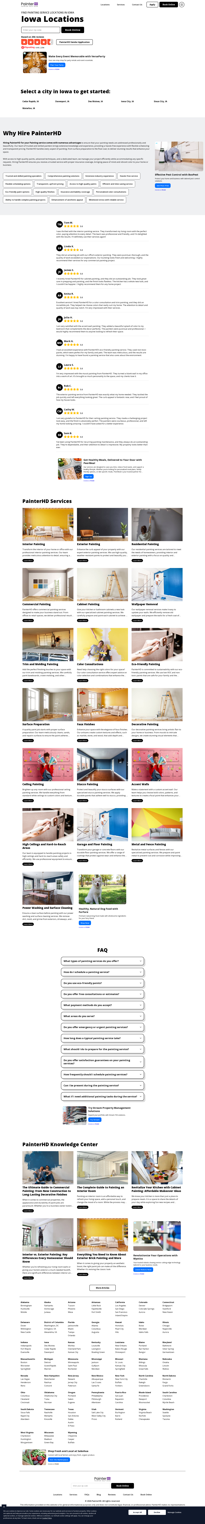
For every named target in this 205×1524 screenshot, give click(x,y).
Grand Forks (168, 1386)
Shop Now (85, 923)
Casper (71, 1439)
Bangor (142, 1352)
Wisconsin (49, 1432)
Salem (70, 1399)
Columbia (167, 1399)
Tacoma (166, 1419)
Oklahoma (49, 1392)
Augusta (95, 1332)
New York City (121, 1379)
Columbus (96, 1329)
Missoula (143, 1365)
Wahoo (166, 1369)
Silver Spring (168, 1349)
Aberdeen (25, 1419)
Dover (23, 1325)
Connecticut (168, 1302)
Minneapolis (73, 1362)
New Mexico (97, 1376)
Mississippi (97, 1359)
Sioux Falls (25, 1412)
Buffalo (118, 1382)
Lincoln (166, 1365)
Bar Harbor (144, 1349)
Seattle (166, 1412)
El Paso (71, 1426)
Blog (99, 1494)
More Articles (102, 1288)
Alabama (25, 1302)
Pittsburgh (96, 1399)
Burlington (120, 1412)
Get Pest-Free (163, 185)
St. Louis (119, 1362)
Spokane (166, 1416)
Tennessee (49, 1409)
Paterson (72, 1386)
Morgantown (26, 1442)
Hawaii (118, 1322)
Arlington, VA (50, 1329)
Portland (143, 1345)
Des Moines (49, 1345)
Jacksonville (73, 1325)
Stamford (167, 1309)
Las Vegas (25, 1379)
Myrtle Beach (168, 1402)
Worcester (25, 1365)
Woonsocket (144, 1402)
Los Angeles (120, 1305)
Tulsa (46, 1399)
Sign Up (88, 476)
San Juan (119, 1396)
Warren (47, 1369)
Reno (23, 1386)
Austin (71, 1422)
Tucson (71, 1305)
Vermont (119, 1409)
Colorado (143, 1302)
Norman (48, 1402)
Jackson (95, 1362)
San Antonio (73, 1416)
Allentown (96, 1402)
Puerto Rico (120, 1392)
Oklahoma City (50, 1396)
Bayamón (119, 1399)
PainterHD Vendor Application (74, 42)
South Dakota (27, 1409)
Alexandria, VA (50, 1332)
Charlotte (143, 1379)
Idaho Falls (143, 1332)
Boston (24, 1362)
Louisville (96, 1345)
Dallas (70, 1419)
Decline (157, 1512)
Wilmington (26, 1329)
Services (121, 4)
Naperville (167, 1329)
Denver (142, 1305)
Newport (143, 1399)
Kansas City (73, 1352)
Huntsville (25, 1309)
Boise (141, 1325)
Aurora (142, 1312)
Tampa (71, 1332)
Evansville (25, 1352)
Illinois (166, 1322)
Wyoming (72, 1432)
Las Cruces (96, 1382)
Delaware (25, 1322)
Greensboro (144, 1386)
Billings (142, 1362)
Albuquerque (97, 1379)
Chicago (166, 1325)
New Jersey (73, 1376)
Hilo (117, 1332)
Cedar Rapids (50, 1349)
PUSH (201, 1522)
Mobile (24, 1312)
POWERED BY (54, 69)
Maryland (167, 1342)
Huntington (26, 1439)
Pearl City (119, 1329)
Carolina (119, 1402)
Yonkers (119, 1386)
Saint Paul (72, 1365)
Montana (143, 1359)
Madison (48, 1439)
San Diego (119, 1309)
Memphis (48, 1416)
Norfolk (142, 1416)
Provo (94, 1419)
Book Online (169, 4)
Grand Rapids (50, 1365)
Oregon (71, 1392)
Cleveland (25, 1399)
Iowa (46, 1342)
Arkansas (96, 1302)
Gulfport (95, 1365)
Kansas (71, 1342)
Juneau (47, 1312)
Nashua (47, 1382)
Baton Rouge (121, 1349)
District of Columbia (54, 1322)
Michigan (48, 1359)
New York (119, 1376)
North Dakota (169, 1376)
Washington (168, 1409)
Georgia (95, 1322)
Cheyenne (72, 1436)
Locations (105, 4)
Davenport (49, 1352)
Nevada (24, 1376)
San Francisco (121, 1312)
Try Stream (95, 1119)
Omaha (166, 1362)
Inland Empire (121, 1315)
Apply (152, 4)
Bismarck (167, 1379)
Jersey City (72, 1382)
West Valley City (99, 1416)
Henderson (26, 1382)
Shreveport (120, 1352)
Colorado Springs (146, 1309)
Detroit (47, 1362)
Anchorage (49, 1309)
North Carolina (146, 1376)
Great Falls (143, 1369)
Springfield (25, 1369)
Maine (142, 1342)
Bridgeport (167, 1305)
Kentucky (96, 1342)
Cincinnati (25, 1402)
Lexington (96, 1349)
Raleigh (142, 1382)
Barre (117, 1416)
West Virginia (27, 1432)
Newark (71, 1379)
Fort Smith (96, 1312)
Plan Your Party (57, 65)
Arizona (71, 1302)
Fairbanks (48, 1305)
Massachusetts (28, 1359)
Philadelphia (97, 1396)
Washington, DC (51, 1325)
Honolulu (119, 1325)
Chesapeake (144, 1419)
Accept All (137, 1512)
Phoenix (71, 1309)
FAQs (87, 1494)
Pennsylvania (98, 1392)
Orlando (71, 1335)
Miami (70, 1329)
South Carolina (170, 1392)
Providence (144, 1396)
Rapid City (25, 1416)
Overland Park (74, 1349)
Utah (94, 1409)
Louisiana (119, 1342)
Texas (71, 1409)
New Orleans (121, 1345)
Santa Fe (95, 1386)
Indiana (24, 1342)
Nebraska (167, 1359)
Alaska (47, 1302)
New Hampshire (52, 1376)
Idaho (141, 1322)
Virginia (142, 1409)
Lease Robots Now (143, 1269)
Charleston (167, 1396)
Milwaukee (49, 1436)
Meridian (143, 1329)
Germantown (168, 1352)
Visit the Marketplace (59, 1459)
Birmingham (26, 1305)
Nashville (48, 1412)
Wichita (71, 1345)
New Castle (26, 1332)
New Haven (168, 1312)
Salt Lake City (97, 1412)
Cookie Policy (47, 1518)
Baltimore (167, 1345)
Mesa (70, 1312)
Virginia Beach (145, 1412)
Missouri (119, 1359)
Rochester (72, 1369)
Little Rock (96, 1305)
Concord (48, 1386)
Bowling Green (98, 1352)
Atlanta (95, 1325)
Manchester (49, 1379)
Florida (71, 1322)
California (120, 1302)
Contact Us (137, 4)
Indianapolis (26, 1345)
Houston (72, 1412)
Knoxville (48, 1419)
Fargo (165, 1382)
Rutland (118, 1419)
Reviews (112, 1494)
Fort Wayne (26, 1349)
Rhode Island (145, 1392)
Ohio (23, 1392)
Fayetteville (97, 1309)
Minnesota (73, 1359)
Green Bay (49, 1442)
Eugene (71, 1402)
